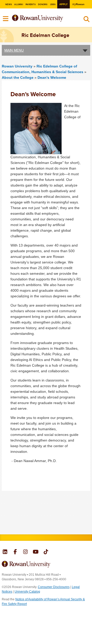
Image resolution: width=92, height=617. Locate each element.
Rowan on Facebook (15, 552)
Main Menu (14, 50)
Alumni (18, 4)
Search (86, 20)
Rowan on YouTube (35, 552)
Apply (63, 4)
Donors (42, 4)
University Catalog (27, 591)
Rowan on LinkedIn (5, 552)
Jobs (53, 4)
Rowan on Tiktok (46, 552)
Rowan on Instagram (25, 552)
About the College (17, 77)
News (8, 4)
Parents (31, 4)
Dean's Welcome (52, 77)
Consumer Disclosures (54, 587)
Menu (6, 19)
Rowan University (43, 18)
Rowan (78, 4)
